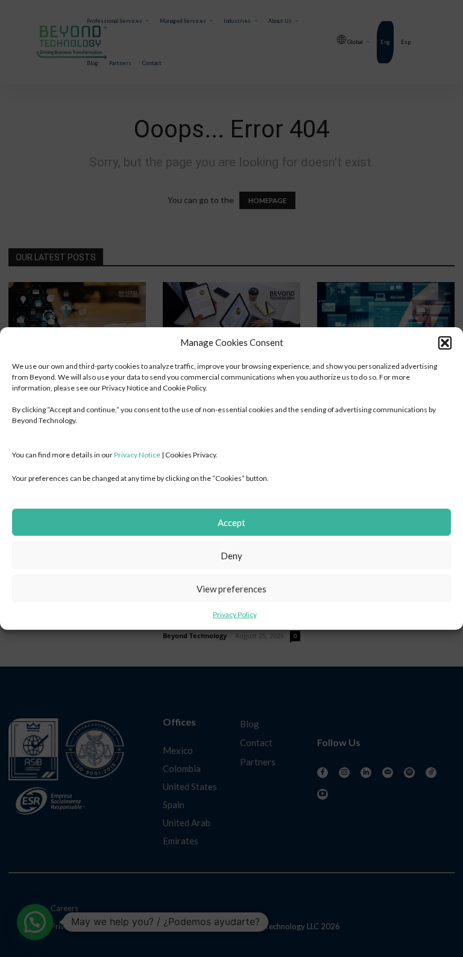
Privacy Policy (235, 614)
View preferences (231, 588)
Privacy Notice (137, 454)
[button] (445, 343)
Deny (231, 555)
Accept (231, 522)
